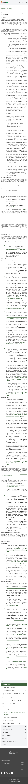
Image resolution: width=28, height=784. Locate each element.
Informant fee (6, 706)
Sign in (22, 2)
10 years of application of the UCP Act (12, 723)
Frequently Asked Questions (10, 709)
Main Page (3, 8)
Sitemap (22, 769)
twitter (9, 773)
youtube (12, 773)
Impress (10, 779)
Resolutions (5, 738)
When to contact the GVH (9, 703)
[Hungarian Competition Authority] (4, 2)
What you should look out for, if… (11, 717)
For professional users (7, 729)
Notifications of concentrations (10, 741)
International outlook (8, 720)
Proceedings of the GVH (8, 690)
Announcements (6, 735)
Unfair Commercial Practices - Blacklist (12, 700)
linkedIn (4, 773)
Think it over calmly (7, 698)
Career (4, 744)
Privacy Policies (16, 779)
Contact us (22, 762)
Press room (5, 732)
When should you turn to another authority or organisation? (14, 713)
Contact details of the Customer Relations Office (13, 694)
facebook (2, 773)
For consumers (23, 767)
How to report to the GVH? (9, 687)
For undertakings (6, 726)
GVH (3, 681)
